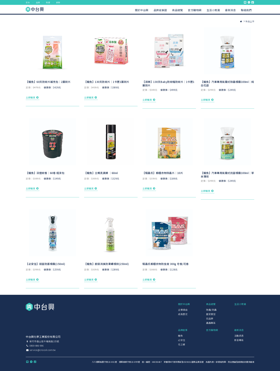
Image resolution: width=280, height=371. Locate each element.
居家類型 (211, 314)
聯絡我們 (246, 10)
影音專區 (239, 340)
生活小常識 (213, 10)
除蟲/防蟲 (211, 309)
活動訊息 (239, 335)
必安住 (181, 340)
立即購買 (31, 97)
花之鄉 (181, 344)
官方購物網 (194, 10)
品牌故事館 (160, 10)
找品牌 (209, 318)
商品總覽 (177, 10)
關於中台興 (141, 10)
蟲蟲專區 (211, 322)
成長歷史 (182, 314)
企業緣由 (182, 309)
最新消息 (230, 10)
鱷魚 (180, 335)
